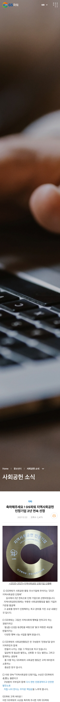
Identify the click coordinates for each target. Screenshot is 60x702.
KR (43, 5)
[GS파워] (10, 5)
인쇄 (54, 515)
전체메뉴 (55, 5)
